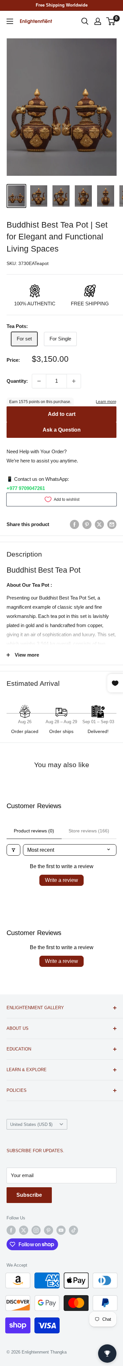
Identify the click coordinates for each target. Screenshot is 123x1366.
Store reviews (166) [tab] (89, 830)
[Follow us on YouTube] (61, 1230)
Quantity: (17, 381)
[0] (111, 21)
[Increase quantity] (74, 381)
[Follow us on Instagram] (36, 1230)
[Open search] (85, 21)
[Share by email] (111, 524)
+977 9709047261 (26, 488)
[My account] (97, 21)
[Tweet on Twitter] (99, 524)
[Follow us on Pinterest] (48, 1230)
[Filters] (13, 850)
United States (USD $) (31, 1124)
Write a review (61, 880)
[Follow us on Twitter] (23, 1230)
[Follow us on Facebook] (11, 1230)
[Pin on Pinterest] (87, 524)
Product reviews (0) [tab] (34, 830)
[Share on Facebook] (74, 524)
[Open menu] (10, 21)
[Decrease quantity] (39, 381)
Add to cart (61, 414)
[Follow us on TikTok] (73, 1230)
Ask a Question (62, 430)
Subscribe (29, 1195)
